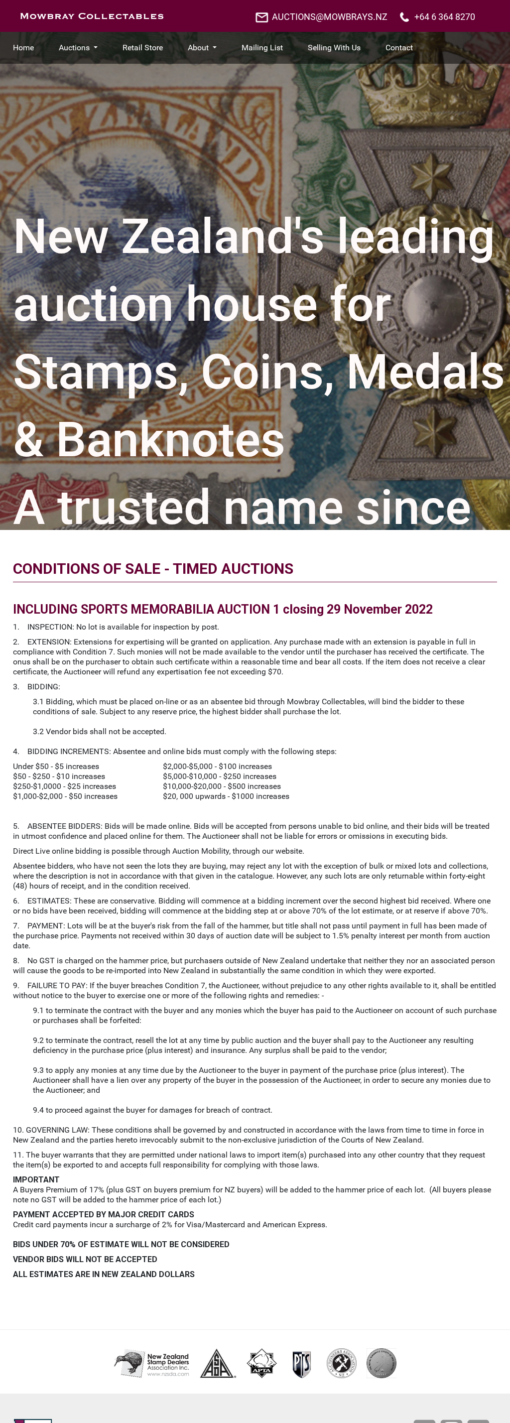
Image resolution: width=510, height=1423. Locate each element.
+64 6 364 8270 (444, 16)
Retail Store (143, 47)
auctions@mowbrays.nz (329, 16)
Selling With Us (334, 47)
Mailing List (262, 47)
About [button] (199, 47)
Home (23, 47)
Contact (399, 47)
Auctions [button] (75, 47)
